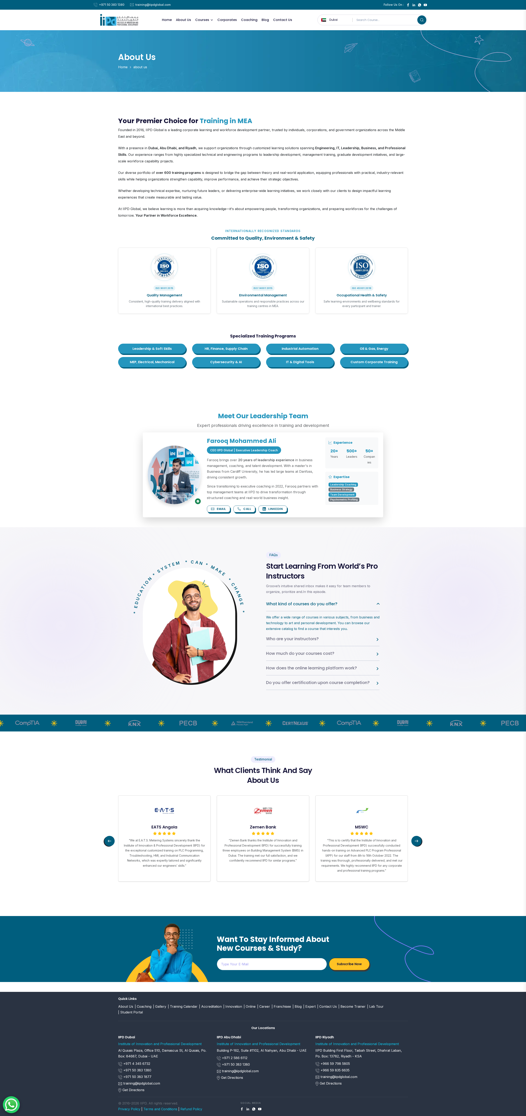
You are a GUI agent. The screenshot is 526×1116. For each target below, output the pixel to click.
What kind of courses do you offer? (301, 604)
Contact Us (282, 19)
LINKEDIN (275, 509)
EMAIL (221, 509)
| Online (250, 1006)
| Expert (309, 1006)
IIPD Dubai (126, 1037)
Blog (265, 19)
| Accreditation (210, 1006)
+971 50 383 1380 (111, 4)
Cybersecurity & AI (226, 362)
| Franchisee (281, 1006)
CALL (247, 509)
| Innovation (232, 1006)
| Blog (297, 1006)
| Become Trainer (352, 1006)
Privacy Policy (129, 1109)
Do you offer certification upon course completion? (318, 682)
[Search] (421, 19)
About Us (183, 19)
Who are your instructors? (292, 639)
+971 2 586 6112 (234, 1058)
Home (167, 19)
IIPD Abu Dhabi (229, 1037)
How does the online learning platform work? (311, 668)
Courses (202, 19)
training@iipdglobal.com (153, 4)
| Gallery (159, 1006)
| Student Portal (130, 1012)
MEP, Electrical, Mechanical (152, 362)
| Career (263, 1006)
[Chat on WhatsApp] (11, 1104)
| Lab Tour (375, 1006)
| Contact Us (327, 1006)
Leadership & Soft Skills (152, 348)
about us (140, 67)
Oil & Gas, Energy (374, 348)
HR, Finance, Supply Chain (226, 348)
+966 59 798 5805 (335, 1064)
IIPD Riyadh (324, 1037)
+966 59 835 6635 (335, 1070)
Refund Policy (191, 1109)
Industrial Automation (300, 348)
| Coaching (143, 1006)
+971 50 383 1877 (136, 1077)
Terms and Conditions (160, 1109)
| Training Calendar (182, 1006)
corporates (227, 19)
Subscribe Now (349, 964)
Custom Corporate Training (374, 362)
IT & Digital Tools (300, 362)
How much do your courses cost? (300, 653)
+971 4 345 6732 (136, 1064)
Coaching (249, 19)
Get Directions (133, 1090)
